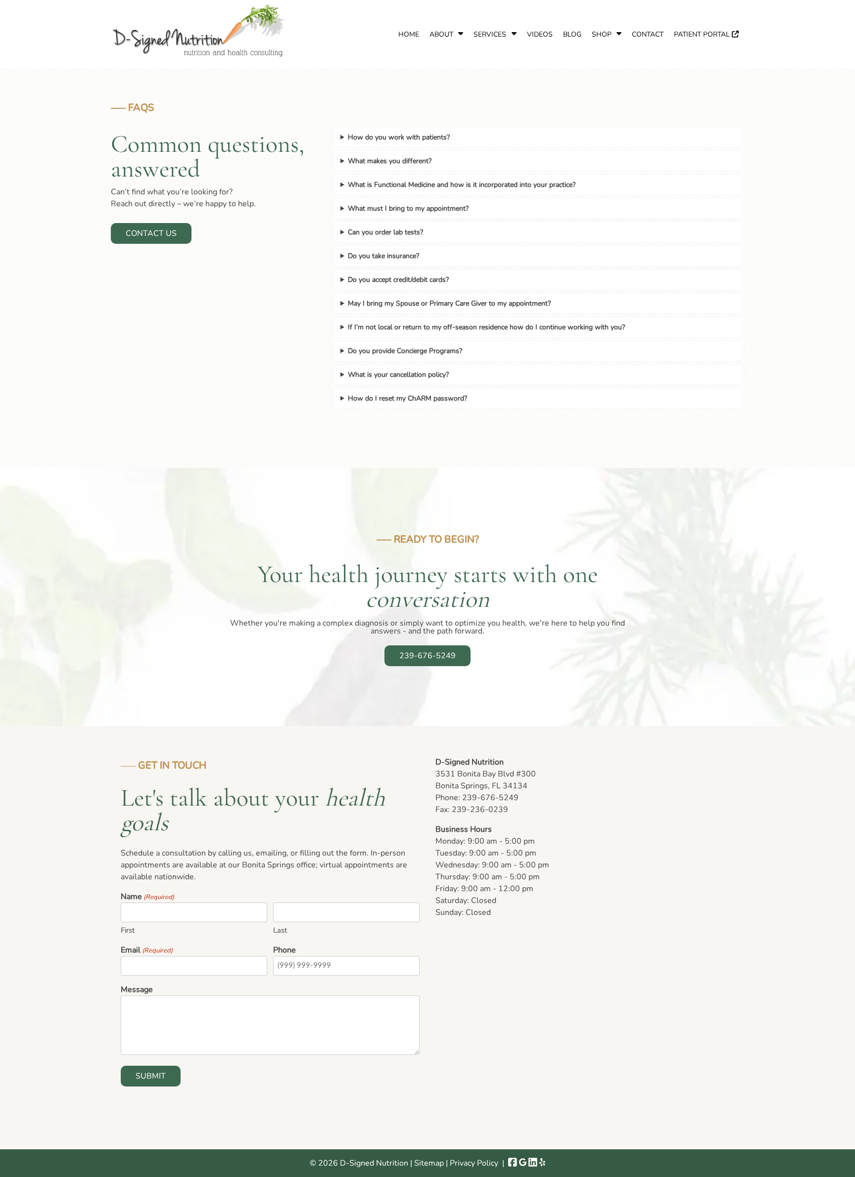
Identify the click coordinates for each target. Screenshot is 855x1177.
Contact (648, 34)
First (128, 930)
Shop (602, 34)
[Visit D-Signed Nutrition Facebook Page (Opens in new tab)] (512, 1163)
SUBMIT (151, 1076)
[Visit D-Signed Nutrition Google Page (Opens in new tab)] (522, 1163)
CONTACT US (151, 233)
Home (408, 34)
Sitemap (429, 1163)
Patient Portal (703, 34)
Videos (540, 34)
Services (490, 34)
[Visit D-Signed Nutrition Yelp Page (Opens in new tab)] (542, 1163)
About (441, 34)
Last (280, 930)
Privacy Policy (474, 1163)
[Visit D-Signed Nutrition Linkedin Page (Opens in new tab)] (532, 1163)
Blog (572, 34)
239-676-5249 (427, 655)
